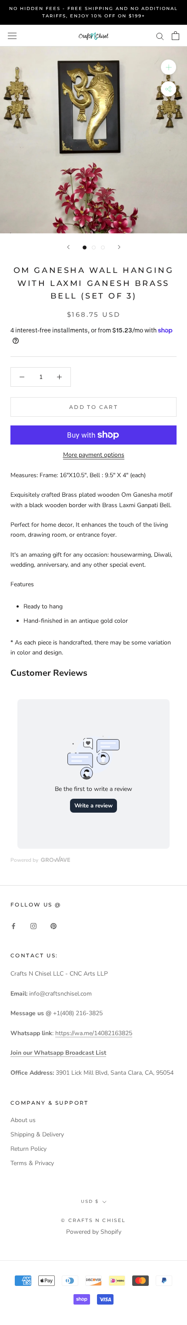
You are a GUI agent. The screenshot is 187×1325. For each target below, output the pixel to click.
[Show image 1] (85, 247)
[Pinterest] (53, 925)
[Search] (160, 36)
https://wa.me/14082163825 (93, 1033)
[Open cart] (175, 35)
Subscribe (93, 1296)
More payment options (93, 455)
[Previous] (68, 247)
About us (23, 1120)
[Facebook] (13, 925)
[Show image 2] (94, 247)
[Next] (119, 247)
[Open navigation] (12, 35)
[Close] (170, 1159)
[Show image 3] (103, 247)
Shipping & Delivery (37, 1134)
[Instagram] (33, 925)
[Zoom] (168, 67)
